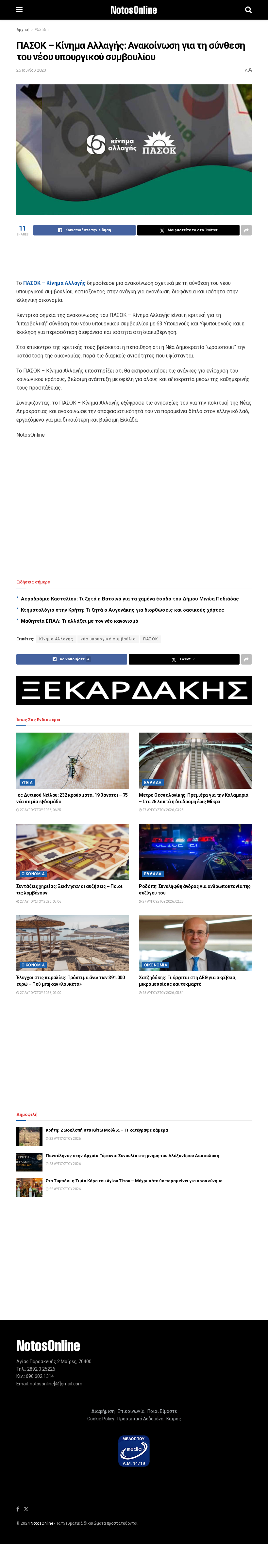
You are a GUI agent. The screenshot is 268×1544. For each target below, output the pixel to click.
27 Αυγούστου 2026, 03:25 (163, 810)
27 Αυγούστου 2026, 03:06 (40, 901)
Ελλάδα (42, 29)
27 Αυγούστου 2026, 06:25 (40, 810)
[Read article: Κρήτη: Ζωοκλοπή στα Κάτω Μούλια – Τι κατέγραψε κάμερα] (29, 1136)
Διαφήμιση (103, 1411)
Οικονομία (33, 874)
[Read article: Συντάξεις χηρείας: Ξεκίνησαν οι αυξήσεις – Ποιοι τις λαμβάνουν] (72, 852)
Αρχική (22, 29)
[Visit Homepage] (133, 10)
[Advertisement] (134, 257)
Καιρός (172, 1418)
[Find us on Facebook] (17, 1509)
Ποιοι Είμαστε (161, 1411)
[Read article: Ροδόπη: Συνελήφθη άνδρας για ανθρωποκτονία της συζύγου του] (195, 852)
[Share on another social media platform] (246, 230)
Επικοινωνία (131, 1411)
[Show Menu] (19, 10)
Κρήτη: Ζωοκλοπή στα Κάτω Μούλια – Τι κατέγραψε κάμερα (107, 1130)
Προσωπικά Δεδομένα (139, 1418)
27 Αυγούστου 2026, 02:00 (40, 993)
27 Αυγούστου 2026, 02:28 (163, 901)
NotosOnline (42, 1523)
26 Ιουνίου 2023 (31, 70)
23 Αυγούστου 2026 (65, 1164)
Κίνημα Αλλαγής (56, 639)
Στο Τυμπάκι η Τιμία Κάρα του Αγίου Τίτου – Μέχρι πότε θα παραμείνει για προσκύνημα (134, 1180)
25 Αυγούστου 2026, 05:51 (163, 993)
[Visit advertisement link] (134, 690)
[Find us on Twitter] (26, 1509)
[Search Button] (248, 10)
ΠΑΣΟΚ (150, 639)
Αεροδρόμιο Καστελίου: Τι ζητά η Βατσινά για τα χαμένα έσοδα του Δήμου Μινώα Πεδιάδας (130, 599)
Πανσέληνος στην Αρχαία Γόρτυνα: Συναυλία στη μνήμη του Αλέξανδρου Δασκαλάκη (132, 1155)
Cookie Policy (100, 1418)
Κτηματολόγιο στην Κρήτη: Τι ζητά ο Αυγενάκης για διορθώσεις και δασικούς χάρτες (122, 610)
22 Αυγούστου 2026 (65, 1138)
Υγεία (27, 782)
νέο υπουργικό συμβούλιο (108, 639)
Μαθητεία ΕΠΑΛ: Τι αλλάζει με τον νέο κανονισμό (79, 621)
